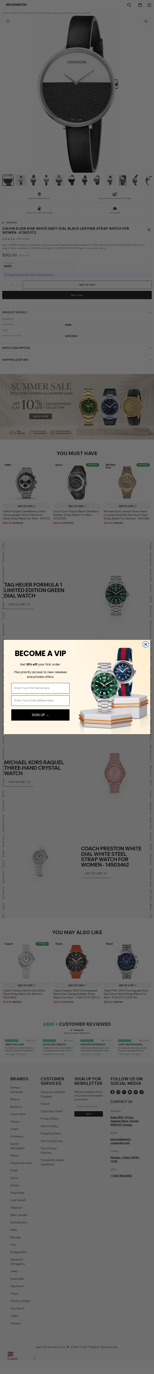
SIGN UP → (40, 714)
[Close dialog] (146, 644)
